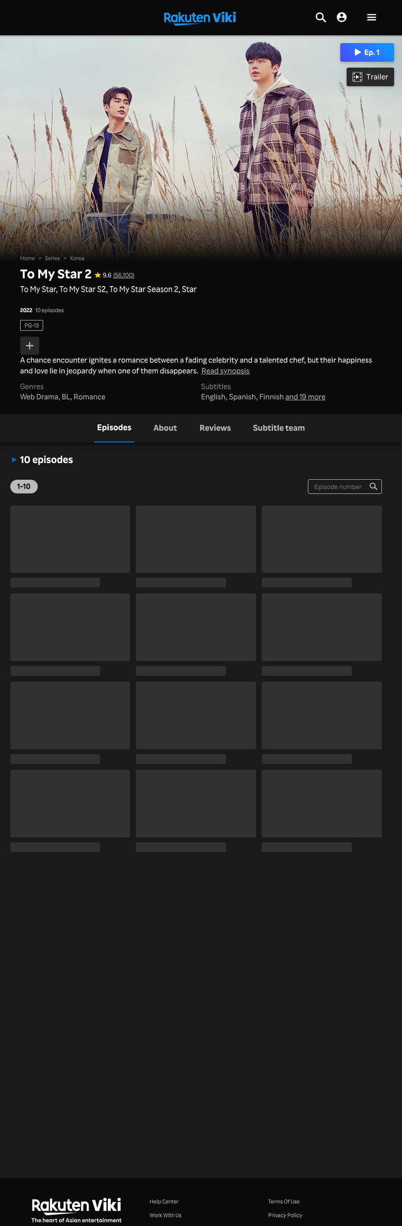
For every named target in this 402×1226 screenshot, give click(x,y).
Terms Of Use (284, 1201)
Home (27, 258)
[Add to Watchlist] (29, 346)
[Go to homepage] (200, 17)
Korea (77, 258)
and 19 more (305, 397)
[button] (371, 18)
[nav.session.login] (342, 17)
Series (52, 258)
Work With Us (165, 1215)
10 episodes (49, 310)
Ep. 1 (371, 52)
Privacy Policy (285, 1215)
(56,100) (123, 275)
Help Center (164, 1201)
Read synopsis (225, 371)
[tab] (114, 428)
